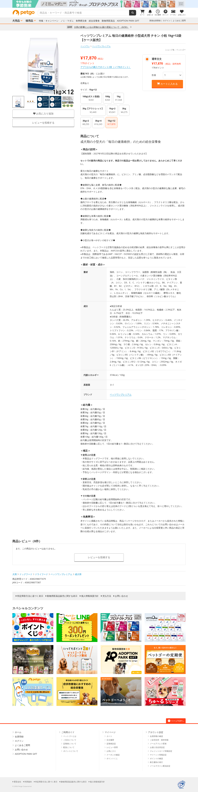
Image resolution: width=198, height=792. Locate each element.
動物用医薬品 (108, 21)
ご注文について (69, 740)
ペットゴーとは (69, 736)
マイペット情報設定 (158, 754)
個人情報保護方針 (90, 596)
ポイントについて (70, 751)
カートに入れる (169, 83)
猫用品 (29, 20)
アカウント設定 (155, 732)
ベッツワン (85, 46)
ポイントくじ (112, 758)
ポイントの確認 (156, 758)
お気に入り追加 (45, 113)
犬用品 (16, 20)
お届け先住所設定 (157, 747)
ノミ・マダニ (67, 21)
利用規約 (28, 781)
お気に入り (111, 751)
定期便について (69, 743)
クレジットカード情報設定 (161, 751)
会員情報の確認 (156, 736)
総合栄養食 (94, 21)
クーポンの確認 (113, 754)
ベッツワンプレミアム (120, 394)
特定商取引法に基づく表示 (30, 596)
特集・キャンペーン (48, 21)
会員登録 (19, 736)
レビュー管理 (112, 747)
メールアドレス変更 (158, 743)
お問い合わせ (121, 596)
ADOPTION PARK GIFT (128, 21)
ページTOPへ (177, 720)
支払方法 (106, 596)
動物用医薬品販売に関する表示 (62, 596)
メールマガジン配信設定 (160, 766)
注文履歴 (110, 740)
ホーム (18, 732)
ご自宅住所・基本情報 (159, 740)
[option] (99, 4)
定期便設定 (111, 743)
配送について (68, 747)
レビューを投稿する (43, 122)
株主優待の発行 (156, 762)
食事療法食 (81, 21)
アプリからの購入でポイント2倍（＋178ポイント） (105, 66)
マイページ (110, 732)
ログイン (166, 20)
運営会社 (17, 781)
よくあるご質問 (179, 20)
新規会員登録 (155, 20)
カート (109, 736)
